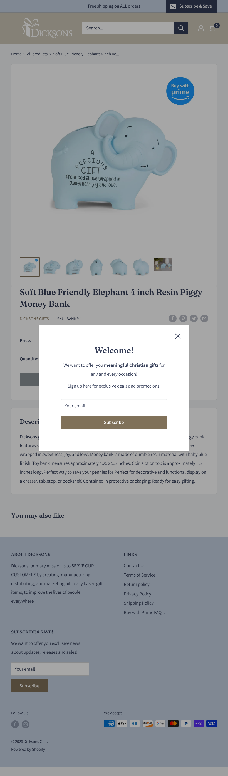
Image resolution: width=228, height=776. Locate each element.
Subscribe (114, 422)
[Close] (178, 335)
